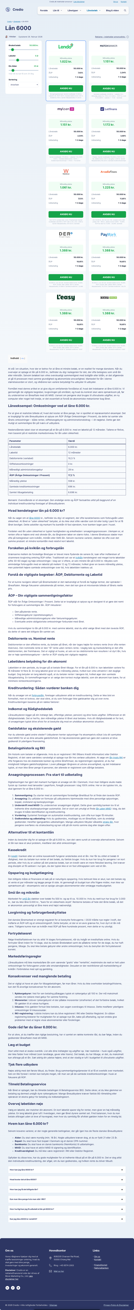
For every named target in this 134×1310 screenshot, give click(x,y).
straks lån (108, 822)
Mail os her (59, 1271)
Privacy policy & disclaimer (116, 1305)
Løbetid (23, 56)
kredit (14, 856)
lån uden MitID (103, 808)
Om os (115, 2)
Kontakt (124, 2)
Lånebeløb (92, 10)
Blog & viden (112, 10)
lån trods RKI (116, 757)
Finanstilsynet (100, 1265)
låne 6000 (34, 518)
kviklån (79, 557)
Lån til (56, 10)
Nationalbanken (101, 1268)
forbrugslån (38, 695)
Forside (44, 10)
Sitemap (53, 1305)
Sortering (13, 79)
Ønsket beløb (23, 45)
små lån (26, 898)
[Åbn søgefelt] (125, 10)
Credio (18, 9)
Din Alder (23, 66)
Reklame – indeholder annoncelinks (111, 37)
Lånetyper (73, 10)
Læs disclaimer (79, 2)
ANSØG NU (66, 88)
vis (22, 358)
